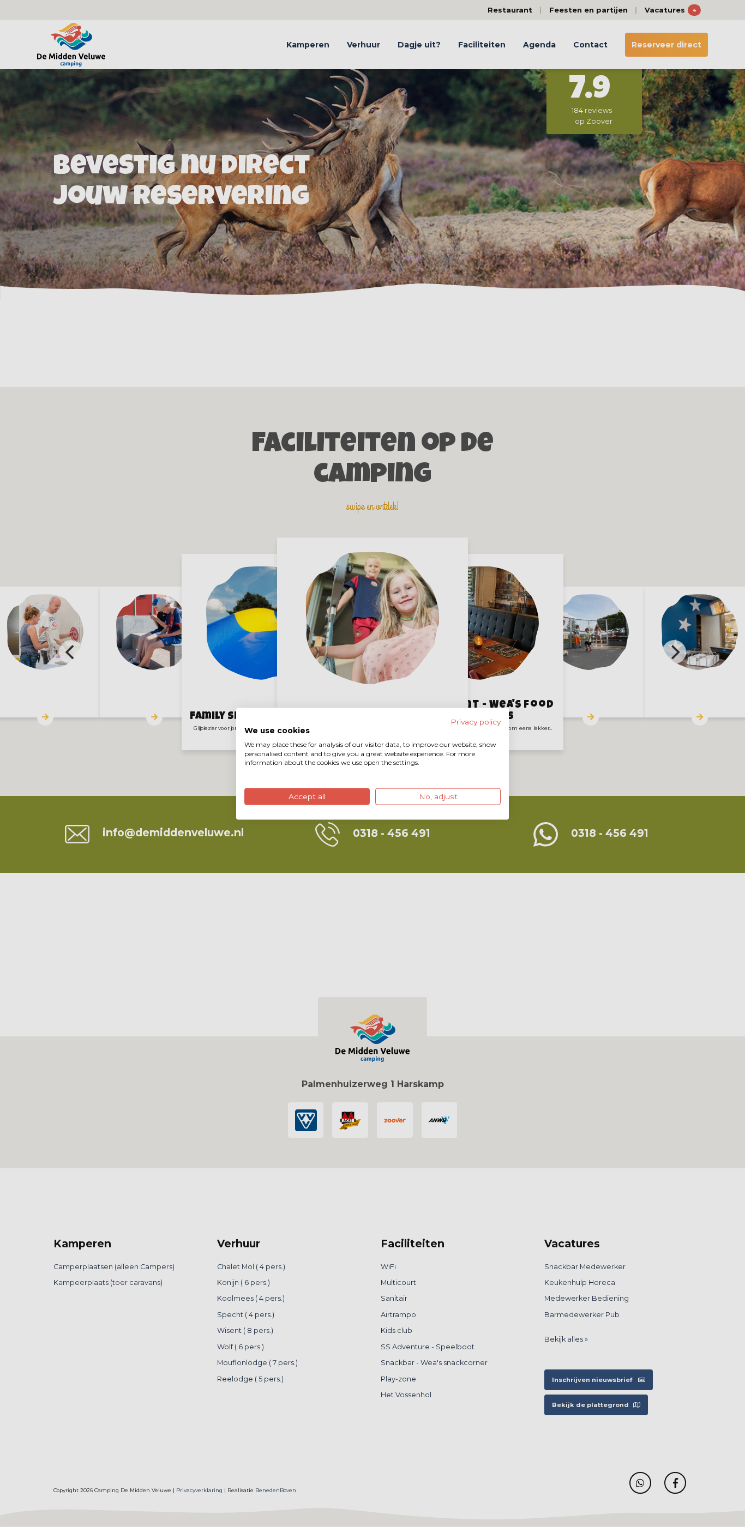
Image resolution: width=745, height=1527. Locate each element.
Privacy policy (475, 721)
